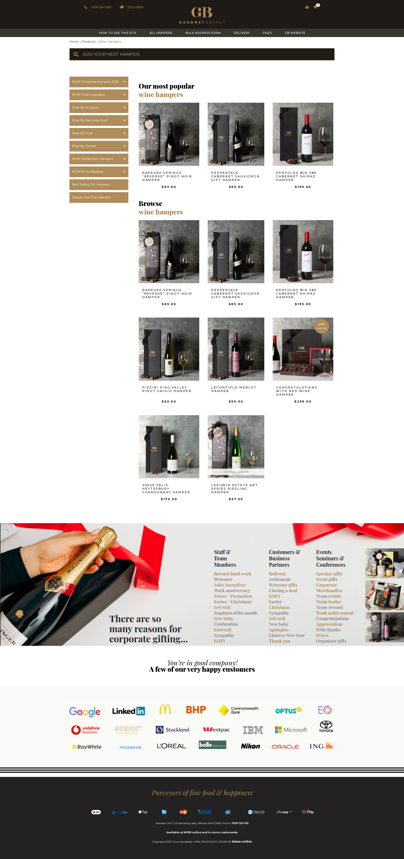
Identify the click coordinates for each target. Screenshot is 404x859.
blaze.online (242, 841)
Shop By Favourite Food (90, 120)
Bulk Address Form (203, 33)
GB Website (295, 33)
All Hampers (160, 33)
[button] (98, 184)
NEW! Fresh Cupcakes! (88, 95)
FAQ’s (267, 33)
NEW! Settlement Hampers (92, 159)
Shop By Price (82, 133)
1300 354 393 (100, 7)
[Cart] (306, 7)
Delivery (242, 33)
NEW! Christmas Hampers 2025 (95, 82)
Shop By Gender (84, 146)
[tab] (98, 82)
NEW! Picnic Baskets (87, 172)
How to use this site (117, 33)
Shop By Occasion (85, 107)
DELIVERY (135, 7)
